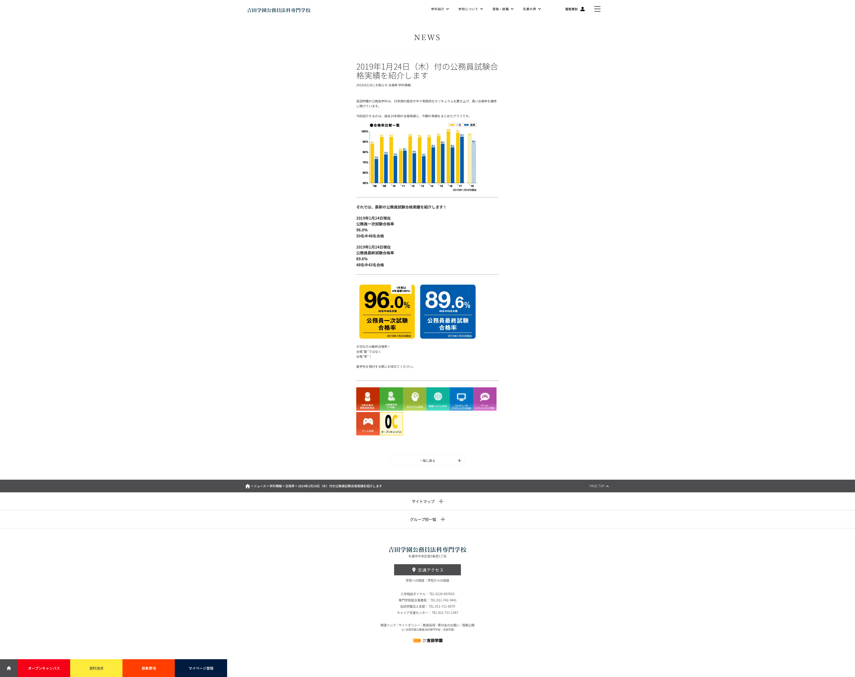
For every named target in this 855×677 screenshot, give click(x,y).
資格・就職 (500, 9)
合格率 (290, 486)
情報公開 (468, 624)
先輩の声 (529, 9)
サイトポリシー (409, 624)
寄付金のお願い (449, 624)
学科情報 (275, 486)
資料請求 (96, 668)
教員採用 (429, 624)
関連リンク (388, 624)
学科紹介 (437, 9)
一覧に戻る (427, 460)
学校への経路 (415, 580)
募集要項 (149, 668)
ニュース (260, 486)
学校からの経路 (438, 580)
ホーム (247, 486)
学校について (468, 9)
